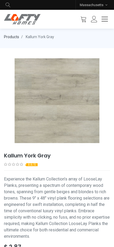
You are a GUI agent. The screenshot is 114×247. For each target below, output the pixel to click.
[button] (8, 5)
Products (11, 37)
